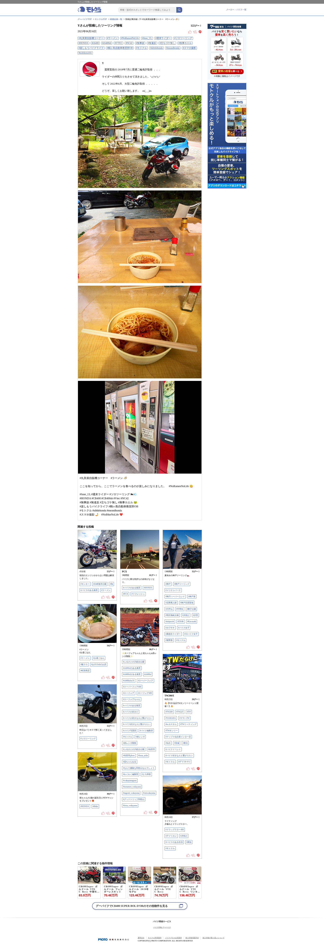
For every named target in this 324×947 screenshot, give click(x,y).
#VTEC (118, 43)
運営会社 (141, 938)
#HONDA (83, 43)
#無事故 (140, 43)
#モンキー (85, 584)
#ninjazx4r (170, 621)
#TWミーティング (188, 724)
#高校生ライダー (173, 634)
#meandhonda (172, 48)
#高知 (188, 842)
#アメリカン (171, 836)
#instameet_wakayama (132, 787)
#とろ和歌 (146, 774)
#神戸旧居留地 (186, 603)
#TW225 (179, 712)
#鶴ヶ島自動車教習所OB (120, 48)
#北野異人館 (171, 603)
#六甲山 (169, 609)
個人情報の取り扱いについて (213, 938)
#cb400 (95, 43)
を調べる (225, 71)
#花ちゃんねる (129, 762)
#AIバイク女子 (191, 634)
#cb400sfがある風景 (132, 674)
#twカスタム (171, 724)
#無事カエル (185, 43)
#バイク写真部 (129, 730)
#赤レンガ (140, 737)
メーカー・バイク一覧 (236, 9)
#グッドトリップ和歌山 (133, 799)
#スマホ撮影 (189, 48)
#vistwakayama (149, 793)
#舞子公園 (191, 609)
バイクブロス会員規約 (173, 938)
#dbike (95, 806)
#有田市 (151, 749)
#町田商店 (85, 670)
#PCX (125, 594)
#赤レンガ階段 (129, 743)
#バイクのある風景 (89, 590)
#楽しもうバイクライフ (91, 48)
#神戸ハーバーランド (175, 596)
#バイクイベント (173, 749)
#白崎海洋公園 (99, 584)
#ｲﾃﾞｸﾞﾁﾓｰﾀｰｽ (184, 762)
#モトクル (141, 48)
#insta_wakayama (130, 805)
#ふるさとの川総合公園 (133, 662)
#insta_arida (143, 755)
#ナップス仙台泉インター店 (178, 737)
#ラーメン (112, 38)
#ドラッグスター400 (175, 829)
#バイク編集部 (146, 730)
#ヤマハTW (184, 718)
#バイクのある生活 (174, 842)
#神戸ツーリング (181, 584)
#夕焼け (185, 615)
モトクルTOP (101, 19)
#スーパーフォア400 (132, 687)
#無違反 (152, 43)
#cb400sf (148, 674)
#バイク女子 (183, 628)
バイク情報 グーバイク (162, 927)
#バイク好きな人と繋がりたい (136, 724)
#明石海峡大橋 (172, 615)
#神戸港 (191, 596)
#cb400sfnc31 (128, 680)
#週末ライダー (163, 38)
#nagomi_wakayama (131, 793)
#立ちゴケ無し (167, 43)
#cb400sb (106, 43)
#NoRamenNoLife (130, 38)
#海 (111, 584)
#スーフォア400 (145, 693)
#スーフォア (128, 693)
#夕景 (195, 615)
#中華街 (179, 609)
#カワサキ (170, 628)
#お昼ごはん (98, 658)
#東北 (185, 743)
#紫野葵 (169, 640)
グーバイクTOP (85, 19)
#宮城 (176, 743)
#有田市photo (129, 755)
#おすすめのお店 (98, 664)
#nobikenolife (85, 53)
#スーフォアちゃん (131, 699)
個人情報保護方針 (192, 938)
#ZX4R (181, 621)
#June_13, (147, 38)
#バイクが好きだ (130, 712)
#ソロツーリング (183, 38)
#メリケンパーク (173, 590)
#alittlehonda (156, 48)
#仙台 (168, 743)
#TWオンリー (172, 730)
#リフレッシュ (138, 594)
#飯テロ (84, 664)
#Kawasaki (191, 621)
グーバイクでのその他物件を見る (132, 905)
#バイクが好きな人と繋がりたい (137, 718)
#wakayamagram (130, 780)
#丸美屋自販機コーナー (91, 38)
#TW (189, 712)
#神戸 (168, 584)
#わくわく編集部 (130, 774)
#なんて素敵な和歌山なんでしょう (138, 768)
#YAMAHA (171, 718)
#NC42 (129, 43)
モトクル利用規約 (154, 938)
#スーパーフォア (145, 680)
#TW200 (169, 712)
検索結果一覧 (116, 19)
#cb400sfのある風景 (132, 668)
